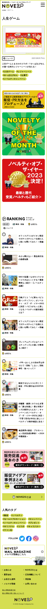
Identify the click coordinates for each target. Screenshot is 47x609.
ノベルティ (17, 515)
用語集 (28, 579)
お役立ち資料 (9, 579)
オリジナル (9, 526)
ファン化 (8, 530)
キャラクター (34, 526)
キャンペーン (35, 519)
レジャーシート (24, 72)
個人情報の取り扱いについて (13, 593)
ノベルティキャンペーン (14, 79)
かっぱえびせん (11, 75)
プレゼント (34, 523)
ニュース (9, 228)
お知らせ (8, 570)
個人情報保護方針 (9, 590)
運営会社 (8, 575)
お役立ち (34, 224)
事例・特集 (20, 224)
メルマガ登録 (9, 584)
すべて (5, 224)
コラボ (21, 526)
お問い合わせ (31, 584)
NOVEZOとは (23, 497)
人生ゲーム (9, 72)
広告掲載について (32, 575)
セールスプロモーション (14, 519)
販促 (6, 515)
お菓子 (24, 75)
